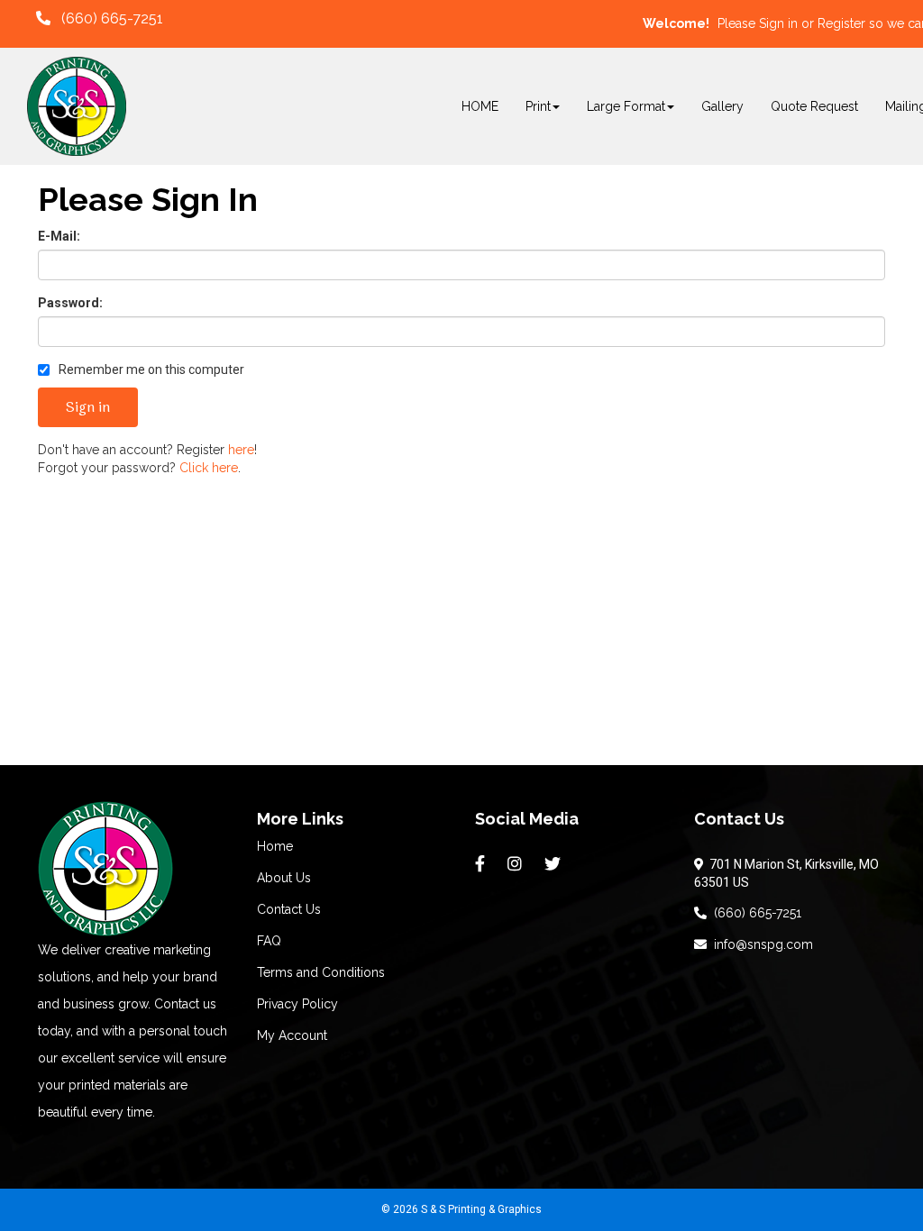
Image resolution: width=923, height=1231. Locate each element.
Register (841, 23)
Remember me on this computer (150, 369)
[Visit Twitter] (554, 864)
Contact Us (289, 909)
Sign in (778, 23)
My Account (292, 1035)
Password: (70, 303)
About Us (284, 878)
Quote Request (814, 106)
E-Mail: (59, 236)
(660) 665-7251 (754, 913)
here (241, 449)
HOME (480, 106)
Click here (208, 467)
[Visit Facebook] (482, 864)
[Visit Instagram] (516, 864)
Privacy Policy (297, 1004)
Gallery (722, 106)
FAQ (269, 941)
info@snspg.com (760, 944)
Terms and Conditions (321, 972)
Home (275, 846)
